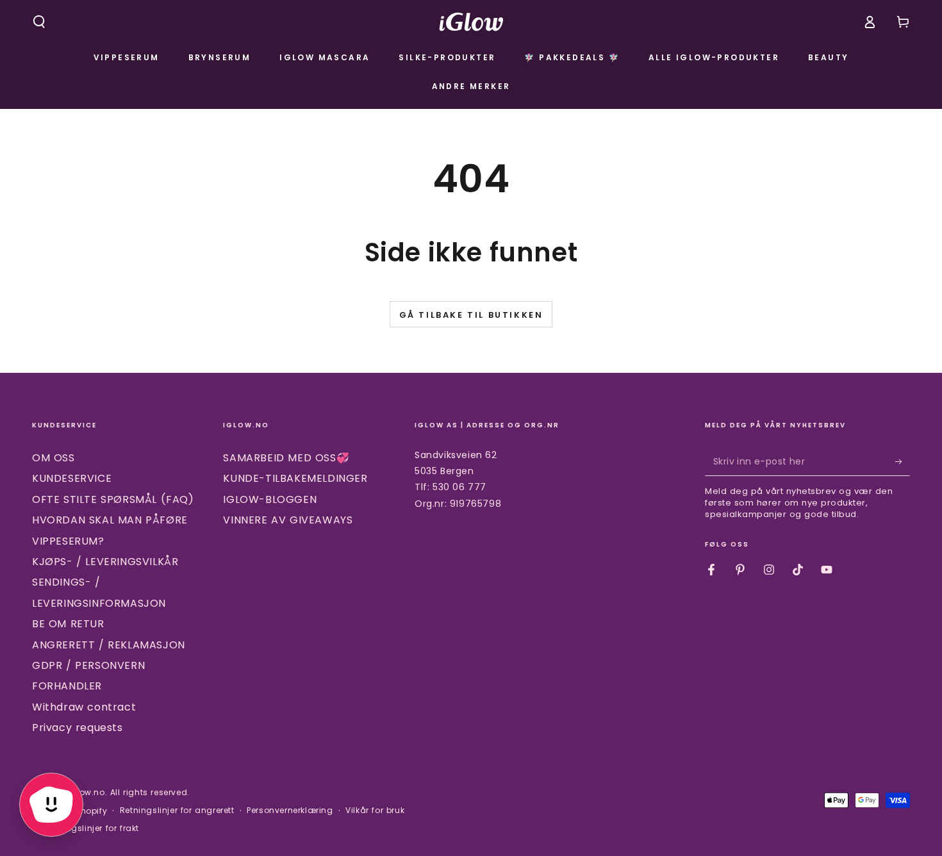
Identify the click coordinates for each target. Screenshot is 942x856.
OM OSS (53, 457)
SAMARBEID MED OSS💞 (286, 457)
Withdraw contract (84, 707)
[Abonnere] (902, 461)
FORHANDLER (67, 686)
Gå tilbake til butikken (471, 315)
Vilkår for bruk (374, 810)
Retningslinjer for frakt (92, 828)
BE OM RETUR (68, 623)
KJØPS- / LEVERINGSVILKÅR (105, 561)
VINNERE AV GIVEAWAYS (287, 520)
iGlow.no (86, 792)
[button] (39, 22)
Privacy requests (77, 727)
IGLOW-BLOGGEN (270, 499)
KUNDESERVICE (72, 478)
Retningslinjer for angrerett (177, 810)
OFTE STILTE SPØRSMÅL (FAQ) (113, 499)
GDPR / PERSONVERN (88, 665)
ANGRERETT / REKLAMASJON (108, 645)
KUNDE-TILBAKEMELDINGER (295, 478)
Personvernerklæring (290, 810)
